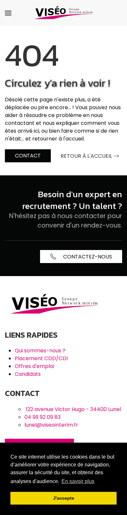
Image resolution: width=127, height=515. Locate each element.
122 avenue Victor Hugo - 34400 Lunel (73, 409)
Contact (28, 155)
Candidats (28, 374)
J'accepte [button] (63, 498)
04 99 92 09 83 (42, 417)
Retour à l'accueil (86, 156)
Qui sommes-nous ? (40, 350)
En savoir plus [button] (78, 481)
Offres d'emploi (34, 366)
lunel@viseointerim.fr (51, 425)
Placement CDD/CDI (41, 358)
